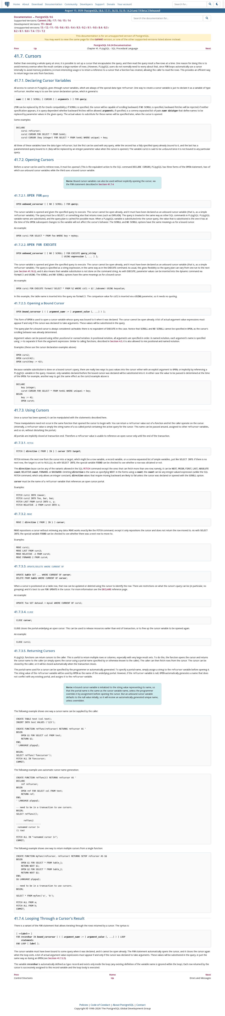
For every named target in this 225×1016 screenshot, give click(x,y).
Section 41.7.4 (106, 184)
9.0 (94, 27)
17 (54, 20)
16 (59, 20)
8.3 (105, 27)
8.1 (21, 31)
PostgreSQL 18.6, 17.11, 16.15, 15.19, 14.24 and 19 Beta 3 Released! (122, 10)
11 (51, 27)
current (99, 39)
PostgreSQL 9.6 (44, 16)
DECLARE (106, 589)
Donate (111, 4)
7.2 (43, 31)
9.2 (83, 27)
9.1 (89, 27)
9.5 (67, 27)
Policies (83, 1004)
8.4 (100, 27)
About (25, 4)
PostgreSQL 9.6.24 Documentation (112, 45)
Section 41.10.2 (27, 271)
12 (46, 27)
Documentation (53, 4)
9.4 (72, 27)
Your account (124, 4)
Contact (141, 1004)
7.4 (32, 31)
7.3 (37, 31)
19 (42, 24)
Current (42, 20)
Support (99, 4)
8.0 (26, 31)
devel (49, 24)
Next (208, 48)
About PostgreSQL (123, 1004)
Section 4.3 (116, 341)
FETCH (86, 468)
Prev (16, 48)
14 (69, 20)
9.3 (78, 27)
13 (41, 27)
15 (64, 20)
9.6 (61, 27)
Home (16, 4)
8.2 (15, 31)
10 (56, 27)
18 (48, 20)
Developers (86, 4)
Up (35, 48)
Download (37, 4)
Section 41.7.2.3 (56, 958)
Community (71, 4)
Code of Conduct (100, 1004)
